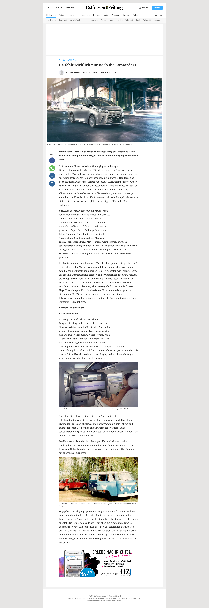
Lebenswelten (84, 15)
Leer (84, 20)
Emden (111, 20)
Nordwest (63, 20)
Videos (62, 15)
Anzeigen (115, 15)
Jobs (106, 15)
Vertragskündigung (112, 598)
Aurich (103, 20)
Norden (120, 20)
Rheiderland (93, 20)
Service (126, 15)
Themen (71, 15)
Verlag (135, 15)
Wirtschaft (147, 20)
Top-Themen (51, 20)
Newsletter (70, 8)
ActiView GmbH (116, 601)
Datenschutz (77, 598)
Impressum (87, 598)
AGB (69, 598)
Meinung (157, 20)
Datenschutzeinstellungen (131, 598)
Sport (138, 20)
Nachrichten (51, 15)
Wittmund (129, 20)
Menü (50, 8)
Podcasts (96, 15)
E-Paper (59, 8)
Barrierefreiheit (98, 598)
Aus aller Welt (75, 20)
